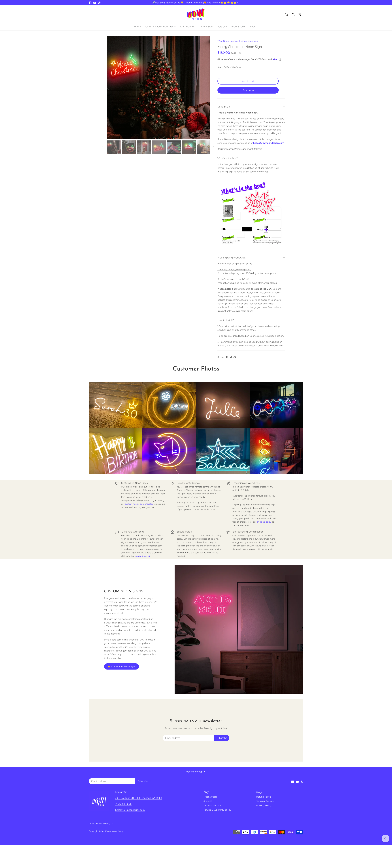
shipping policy (264, 521)
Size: (219, 67)
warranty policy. (142, 556)
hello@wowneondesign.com (268, 142)
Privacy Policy (263, 805)
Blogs (259, 792)
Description (223, 106)
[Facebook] (90, 2)
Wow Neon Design (227, 41)
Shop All (208, 801)
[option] (158, 87)
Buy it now (248, 90)
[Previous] (111, 87)
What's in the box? (227, 158)
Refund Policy (263, 796)
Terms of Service (212, 805)
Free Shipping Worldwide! (231, 257)
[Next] (205, 87)
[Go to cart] (300, 14)
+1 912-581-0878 (123, 803)
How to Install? (225, 320)
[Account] (293, 14)
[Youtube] (94, 2)
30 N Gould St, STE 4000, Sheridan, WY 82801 (138, 797)
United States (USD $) (99, 823)
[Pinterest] (99, 2)
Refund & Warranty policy (217, 809)
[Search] (286, 14)
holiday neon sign (248, 41)
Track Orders (210, 796)
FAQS (206, 792)
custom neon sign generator (139, 503)
